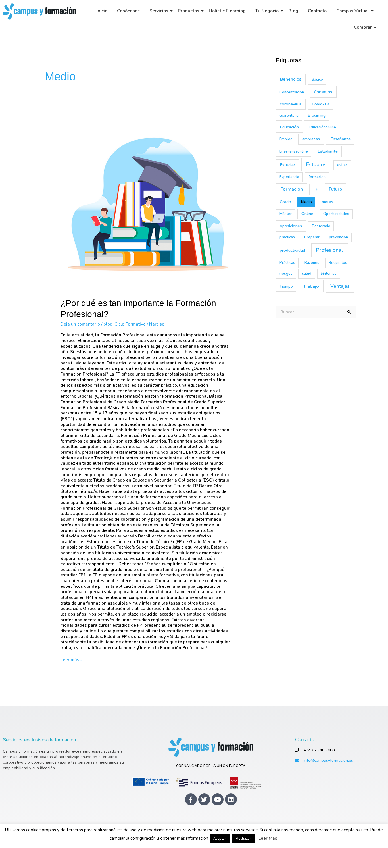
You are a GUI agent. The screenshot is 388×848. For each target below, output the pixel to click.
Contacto (317, 11)
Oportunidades (336, 213)
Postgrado (321, 226)
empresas (311, 139)
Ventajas (339, 286)
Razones (311, 262)
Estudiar (287, 165)
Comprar (363, 27)
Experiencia (289, 177)
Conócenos (128, 11)
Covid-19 (320, 104)
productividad (292, 250)
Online (307, 213)
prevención (338, 237)
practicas (287, 237)
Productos (188, 11)
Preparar (312, 237)
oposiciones (291, 226)
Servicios (158, 11)
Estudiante (328, 151)
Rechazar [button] (243, 838)
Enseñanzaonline (293, 151)
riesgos (286, 273)
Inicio (102, 11)
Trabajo (311, 286)
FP (315, 189)
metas (327, 202)
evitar (342, 165)
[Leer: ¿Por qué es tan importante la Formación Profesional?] (145, 206)
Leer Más (267, 838)
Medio (306, 202)
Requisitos (338, 262)
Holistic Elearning (227, 11)
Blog (293, 11)
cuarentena (289, 115)
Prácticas (287, 262)
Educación (289, 127)
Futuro (335, 189)
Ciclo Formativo (130, 324)
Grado (285, 202)
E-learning (317, 115)
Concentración (291, 92)
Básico (317, 79)
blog (107, 324)
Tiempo (286, 286)
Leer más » (71, 659)
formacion (317, 177)
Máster (285, 213)
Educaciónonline (322, 127)
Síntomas (329, 273)
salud (306, 273)
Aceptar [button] (219, 838)
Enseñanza (340, 139)
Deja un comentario (80, 324)
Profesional (329, 250)
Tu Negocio (267, 11)
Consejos (323, 92)
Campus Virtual (352, 11)
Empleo (286, 139)
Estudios (316, 164)
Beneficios (290, 79)
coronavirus (291, 104)
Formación (291, 189)
